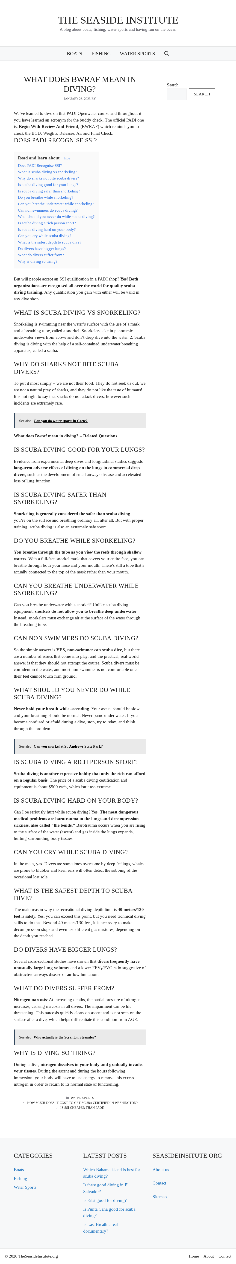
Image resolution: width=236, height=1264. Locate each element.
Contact (159, 1183)
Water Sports (137, 53)
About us (161, 1169)
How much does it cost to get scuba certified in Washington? (82, 1103)
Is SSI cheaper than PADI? (82, 1107)
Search (173, 84)
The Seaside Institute (118, 20)
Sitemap (160, 1196)
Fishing (101, 53)
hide (67, 158)
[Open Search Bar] (167, 54)
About (209, 1256)
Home (194, 1256)
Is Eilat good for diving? (105, 1200)
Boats (74, 53)
